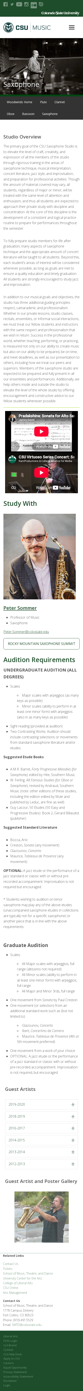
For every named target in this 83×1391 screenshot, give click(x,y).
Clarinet (59, 102)
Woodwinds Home (19, 102)
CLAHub (8, 1350)
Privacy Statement (15, 1372)
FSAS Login (10, 1341)
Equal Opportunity (15, 1367)
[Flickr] (34, 5)
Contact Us (10, 1264)
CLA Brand (10, 1345)
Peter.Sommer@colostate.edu (26, 631)
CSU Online (10, 1288)
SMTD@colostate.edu (27, 1325)
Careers (8, 1363)
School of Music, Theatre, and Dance (28, 1273)
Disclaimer (10, 1381)
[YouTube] (19, 4)
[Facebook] (5, 4)
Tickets (7, 1269)
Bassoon (28, 114)
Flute (43, 102)
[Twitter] (12, 4)
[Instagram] (26, 4)
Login (6, 1385)
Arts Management (15, 1293)
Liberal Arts (10, 1336)
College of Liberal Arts (18, 1283)
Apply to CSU (11, 1358)
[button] (73, 1104)
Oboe (10, 114)
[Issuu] (41, 4)
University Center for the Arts (22, 1278)
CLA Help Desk (12, 1354)
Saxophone (50, 114)
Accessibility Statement (18, 1376)
